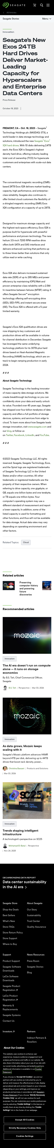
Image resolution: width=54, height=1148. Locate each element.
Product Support (11, 961)
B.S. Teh (12, 688)
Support (7, 955)
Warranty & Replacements (10, 1007)
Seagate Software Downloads (12, 969)
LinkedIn (29, 435)
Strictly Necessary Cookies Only (25, 1128)
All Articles (11, 12)
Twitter (9, 435)
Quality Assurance (37, 927)
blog (9, 431)
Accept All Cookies (24, 1119)
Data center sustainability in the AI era (24, 884)
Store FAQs (9, 927)
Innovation (10, 658)
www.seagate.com (37, 427)
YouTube (44, 435)
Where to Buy (10, 944)
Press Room (33, 961)
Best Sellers (9, 915)
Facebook (19, 435)
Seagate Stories (11, 19)
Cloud (26, 542)
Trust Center (33, 921)
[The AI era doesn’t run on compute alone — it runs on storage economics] (27, 635)
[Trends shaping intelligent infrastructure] (27, 800)
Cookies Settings (24, 1136)
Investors (8, 1032)
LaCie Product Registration (10, 998)
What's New (9, 921)
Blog (29, 973)
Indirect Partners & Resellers (36, 1040)
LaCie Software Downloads (10, 978)
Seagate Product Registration (11, 988)
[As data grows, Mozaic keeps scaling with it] (27, 716)
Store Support (10, 938)
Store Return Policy (13, 933)
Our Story (32, 910)
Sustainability (34, 915)
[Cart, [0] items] (35, 5)
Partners (31, 1032)
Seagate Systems (12, 1015)
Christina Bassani (16, 768)
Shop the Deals (11, 910)
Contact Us (9, 1021)
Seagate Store (10, 903)
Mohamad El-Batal (17, 845)
